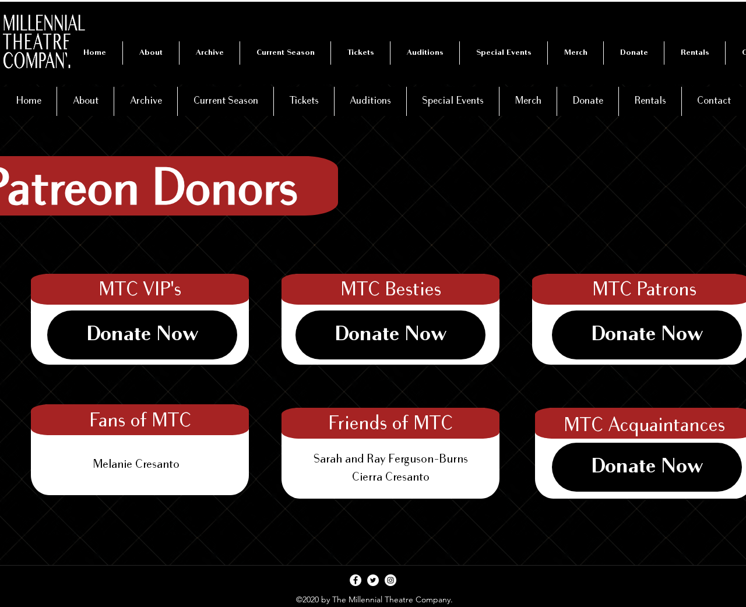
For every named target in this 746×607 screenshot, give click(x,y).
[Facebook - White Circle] (355, 580)
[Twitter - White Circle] (373, 580)
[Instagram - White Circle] (390, 580)
